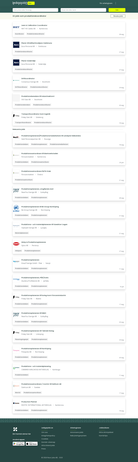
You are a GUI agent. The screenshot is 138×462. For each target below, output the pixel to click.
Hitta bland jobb (48, 445)
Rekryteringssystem (78, 435)
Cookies (44, 439)
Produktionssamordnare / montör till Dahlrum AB (41, 384)
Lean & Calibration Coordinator (34, 25)
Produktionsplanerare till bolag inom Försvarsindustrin (43, 295)
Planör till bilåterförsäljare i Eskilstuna (36, 43)
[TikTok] (26, 458)
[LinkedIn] (18, 458)
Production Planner (29, 402)
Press (43, 449)
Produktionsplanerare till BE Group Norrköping (40, 207)
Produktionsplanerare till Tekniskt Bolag (37, 331)
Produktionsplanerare (30, 260)
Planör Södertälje (28, 61)
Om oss (44, 432)
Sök (117, 10)
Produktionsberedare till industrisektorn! (37, 96)
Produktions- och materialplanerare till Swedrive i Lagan (44, 224)
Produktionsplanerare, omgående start (37, 189)
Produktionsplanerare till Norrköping (36, 348)
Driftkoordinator (28, 78)
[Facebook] (22, 458)
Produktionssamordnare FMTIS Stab (36, 171)
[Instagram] (14, 458)
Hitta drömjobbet (106, 432)
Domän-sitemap (48, 442)
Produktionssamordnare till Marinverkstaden (39, 153)
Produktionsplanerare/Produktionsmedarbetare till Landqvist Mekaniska (51, 136)
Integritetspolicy (48, 435)
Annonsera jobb (76, 432)
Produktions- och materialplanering (36, 366)
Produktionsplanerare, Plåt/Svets (34, 277)
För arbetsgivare (106, 3)
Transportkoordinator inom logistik (35, 114)
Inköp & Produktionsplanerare (33, 242)
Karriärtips (103, 435)
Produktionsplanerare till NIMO (33, 313)
